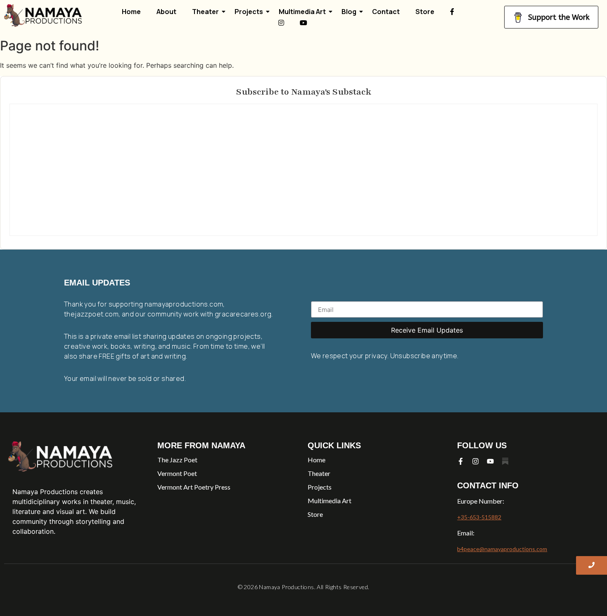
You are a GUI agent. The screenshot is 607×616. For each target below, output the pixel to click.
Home (131, 11)
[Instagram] (475, 461)
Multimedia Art (302, 11)
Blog (348, 11)
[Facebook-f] (460, 461)
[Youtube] (490, 461)
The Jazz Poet (177, 460)
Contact (386, 11)
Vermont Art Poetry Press (193, 487)
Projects (249, 11)
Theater (205, 11)
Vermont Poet (177, 473)
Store (424, 11)
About (166, 11)
